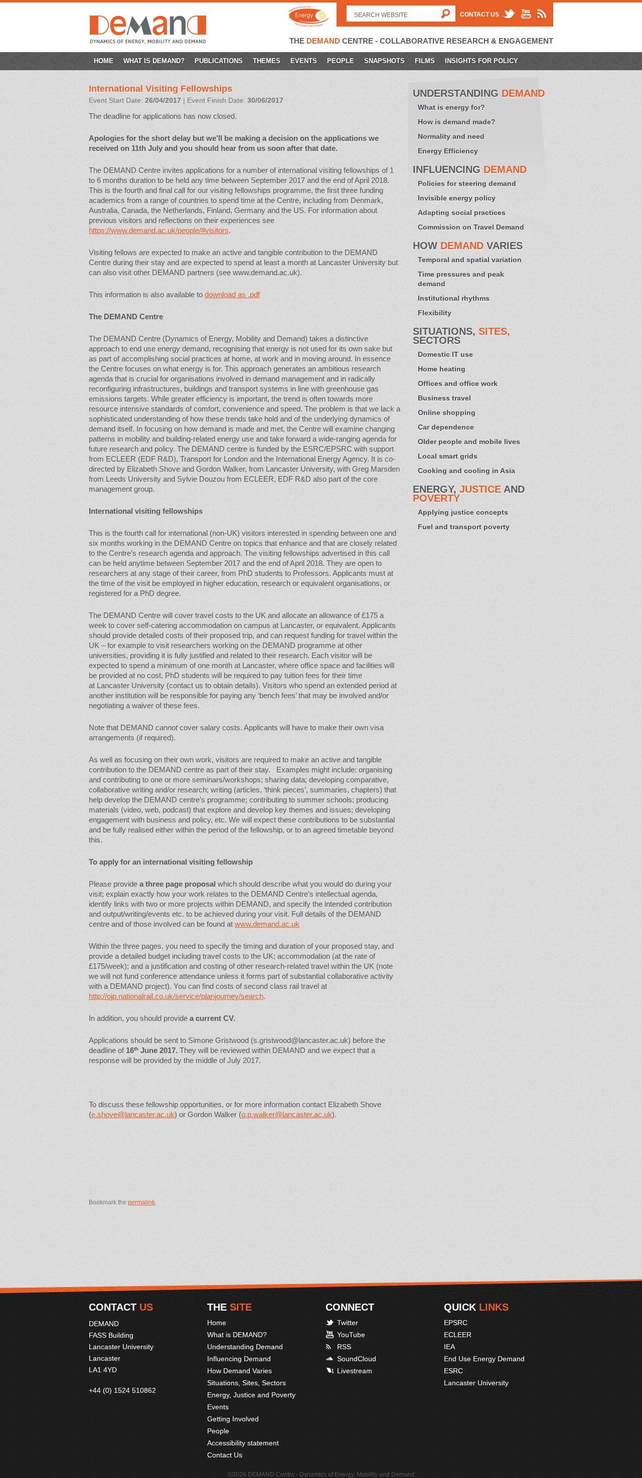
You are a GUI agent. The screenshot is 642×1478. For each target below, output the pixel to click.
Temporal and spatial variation (470, 260)
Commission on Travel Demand (471, 227)
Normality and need (451, 136)
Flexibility (434, 313)
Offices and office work (458, 383)
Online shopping (446, 412)
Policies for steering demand (467, 183)
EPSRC (455, 1323)
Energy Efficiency (448, 151)
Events (303, 61)
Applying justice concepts (463, 512)
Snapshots (384, 61)
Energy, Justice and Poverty (251, 1395)
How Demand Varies (239, 1371)
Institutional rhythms (454, 298)
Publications (219, 61)
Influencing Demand (239, 1359)
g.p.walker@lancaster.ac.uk (286, 1114)
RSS (344, 1347)
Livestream (354, 1371)
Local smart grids (447, 456)
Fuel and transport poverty (464, 527)
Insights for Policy (481, 61)
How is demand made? (457, 122)
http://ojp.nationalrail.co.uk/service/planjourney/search (176, 996)
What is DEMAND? (154, 61)
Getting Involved (233, 1419)
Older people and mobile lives (469, 442)
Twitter (347, 1323)
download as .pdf (232, 294)
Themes (266, 61)
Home (103, 61)
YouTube (351, 1335)
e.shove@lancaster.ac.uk (133, 1114)
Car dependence (446, 427)
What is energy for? (451, 107)
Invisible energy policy (457, 198)
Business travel (444, 398)
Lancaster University (476, 1383)
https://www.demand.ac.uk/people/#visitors (159, 230)
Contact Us (479, 14)
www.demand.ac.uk (267, 924)
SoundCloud (356, 1359)
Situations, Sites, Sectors (246, 1383)
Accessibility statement (243, 1443)
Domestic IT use (445, 354)
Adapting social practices (462, 212)
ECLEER (457, 1335)
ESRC (453, 1371)
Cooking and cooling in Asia (466, 471)
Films (425, 61)
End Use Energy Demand (484, 1359)
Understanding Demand (245, 1347)
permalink (141, 1202)
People (340, 61)
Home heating (441, 369)
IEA (449, 1347)
